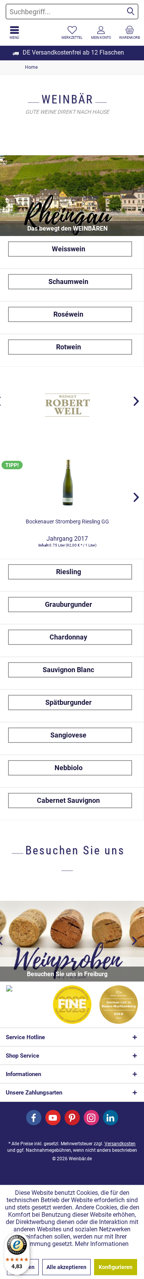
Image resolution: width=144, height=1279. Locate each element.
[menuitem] (129, 32)
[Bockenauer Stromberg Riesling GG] (67, 482)
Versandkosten (120, 1143)
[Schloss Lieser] (67, 405)
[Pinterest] (72, 1117)
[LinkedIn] (110, 1117)
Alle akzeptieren (66, 1267)
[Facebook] (33, 1117)
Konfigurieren (115, 1267)
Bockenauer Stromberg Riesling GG (67, 521)
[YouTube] (53, 1117)
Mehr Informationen (102, 1243)
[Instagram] (91, 1117)
